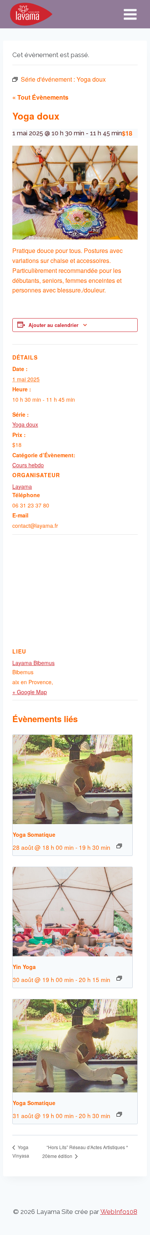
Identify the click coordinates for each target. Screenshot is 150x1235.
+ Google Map (29, 692)
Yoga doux (25, 424)
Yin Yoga (24, 967)
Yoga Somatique (34, 834)
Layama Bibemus (33, 663)
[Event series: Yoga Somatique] (119, 846)
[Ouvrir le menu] (130, 14)
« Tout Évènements (40, 97)
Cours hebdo (28, 465)
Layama (22, 486)
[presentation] (72, 779)
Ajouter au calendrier (53, 325)
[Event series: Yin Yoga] (119, 978)
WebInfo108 (118, 1211)
